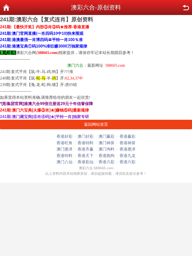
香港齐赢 (86, 149)
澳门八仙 (64, 162)
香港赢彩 (128, 136)
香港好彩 (64, 136)
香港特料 (86, 143)
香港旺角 (64, 143)
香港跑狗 (106, 156)
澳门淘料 (106, 149)
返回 (186, 7)
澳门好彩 (86, 136)
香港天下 (86, 156)
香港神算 (128, 143)
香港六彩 (106, 162)
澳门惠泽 (64, 149)
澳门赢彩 (106, 136)
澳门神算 (106, 143)
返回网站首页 (96, 124)
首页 (6, 7)
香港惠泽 (128, 149)
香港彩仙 (86, 162)
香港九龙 (128, 156)
